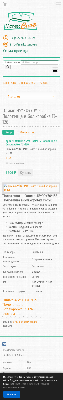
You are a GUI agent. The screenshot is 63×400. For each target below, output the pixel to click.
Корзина (6, 368)
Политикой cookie (18, 383)
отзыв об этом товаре (25, 321)
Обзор (8, 132)
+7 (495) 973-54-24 (22, 38)
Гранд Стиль (28, 82)
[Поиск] (7, 67)
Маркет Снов (9, 82)
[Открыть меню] (55, 69)
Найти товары (13, 62)
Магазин (7, 362)
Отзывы (24, 132)
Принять (11, 394)
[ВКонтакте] (4, 345)
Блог (29, 362)
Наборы (44, 82)
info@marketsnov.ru (23, 44)
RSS (29, 368)
